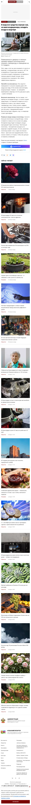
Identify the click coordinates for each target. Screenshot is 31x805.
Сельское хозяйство (6, 765)
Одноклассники (16, 778)
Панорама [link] (3, 279)
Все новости (4, 740)
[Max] (13, 155)
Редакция (18, 764)
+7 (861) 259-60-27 (7, 786)
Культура (3, 755)
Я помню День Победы (22, 758)
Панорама (4, 21)
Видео (2, 760)
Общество (3, 743)
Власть (2, 745)
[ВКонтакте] (4, 155)
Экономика (4, 748)
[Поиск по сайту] (29, 2)
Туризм (3, 763)
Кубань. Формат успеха (22, 755)
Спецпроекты (19, 750)
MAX (24, 150)
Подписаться (17, 146)
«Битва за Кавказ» (21, 743)
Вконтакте (12, 778)
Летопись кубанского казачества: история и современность (22, 746)
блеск (25, 140)
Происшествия (4, 750)
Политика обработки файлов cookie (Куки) (21, 773)
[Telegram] (10, 155)
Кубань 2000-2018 (20, 753)
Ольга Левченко (22, 21)
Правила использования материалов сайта (22, 770)
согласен (15, 801)
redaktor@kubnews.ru (22, 786)
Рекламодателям (20, 766)
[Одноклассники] (7, 155)
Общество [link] (3, 189)
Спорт (2, 753)
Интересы (3, 768)
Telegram (19, 778)
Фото (2, 758)
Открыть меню (2, 2)
